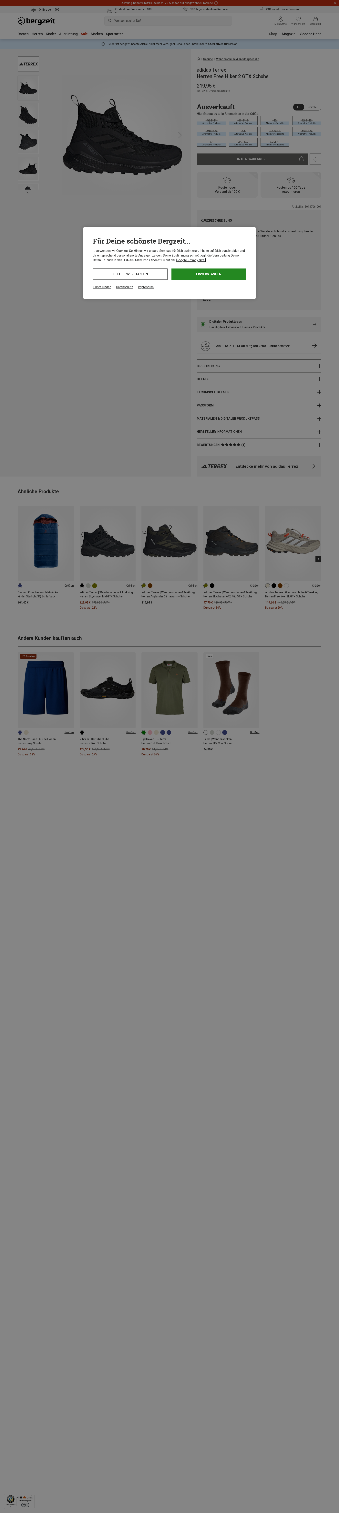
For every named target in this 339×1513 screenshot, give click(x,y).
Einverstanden (208, 274)
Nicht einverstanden (130, 274)
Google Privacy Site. (190, 260)
